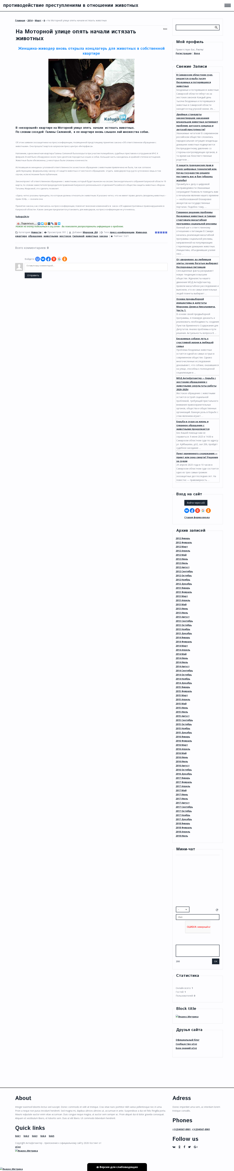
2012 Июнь (182, 558)
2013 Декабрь (184, 633)
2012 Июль (182, 563)
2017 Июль (182, 798)
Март (38, 20)
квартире (21, 236)
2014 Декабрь (184, 682)
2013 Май (181, 604)
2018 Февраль (184, 827)
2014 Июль (182, 662)
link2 (26, 1135)
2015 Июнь (182, 707)
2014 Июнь (182, 658)
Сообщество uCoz (186, 1043)
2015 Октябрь (184, 724)
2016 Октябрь (184, 769)
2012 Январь (183, 538)
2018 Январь (183, 823)
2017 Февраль (184, 782)
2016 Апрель (183, 749)
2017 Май (181, 790)
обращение (35, 236)
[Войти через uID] (37, 259)
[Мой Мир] (49, 223)
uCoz (18, 1146)
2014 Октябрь (184, 674)
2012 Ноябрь (183, 579)
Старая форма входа (197, 517)
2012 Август (183, 567)
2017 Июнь (182, 794)
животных (92, 236)
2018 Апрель (183, 831)
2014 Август (183, 666)
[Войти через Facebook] (48, 259)
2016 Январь (183, 736)
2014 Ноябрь (183, 678)
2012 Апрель (183, 550)
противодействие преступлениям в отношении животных (70, 5)
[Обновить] (217, 910)
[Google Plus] (55, 223)
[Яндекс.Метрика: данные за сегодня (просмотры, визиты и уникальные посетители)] (187, 1017)
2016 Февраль (184, 740)
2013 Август (183, 616)
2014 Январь (183, 637)
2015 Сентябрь (184, 720)
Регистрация (183, 53)
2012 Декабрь (184, 583)
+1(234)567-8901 (181, 1129)
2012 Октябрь (184, 575)
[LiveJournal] (52, 223)
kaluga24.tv (22, 216)
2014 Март (182, 645)
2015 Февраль (184, 691)
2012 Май (181, 554)
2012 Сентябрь (184, 571)
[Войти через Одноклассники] (64, 259)
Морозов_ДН (90, 232)
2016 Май (181, 753)
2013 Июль (182, 612)
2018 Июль (182, 835)
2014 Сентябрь (184, 670)
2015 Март (182, 695)
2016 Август (183, 765)
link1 (18, 1135)
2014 (29, 20)
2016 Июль (182, 761)
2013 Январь (183, 587)
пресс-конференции (122, 232)
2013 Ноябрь (183, 629)
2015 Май (181, 703)
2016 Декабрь (184, 773)
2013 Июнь (182, 608)
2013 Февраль (184, 592)
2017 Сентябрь (184, 806)
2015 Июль (182, 711)
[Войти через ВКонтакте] (43, 259)
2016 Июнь (182, 757)
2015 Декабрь (184, 732)
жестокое (65, 236)
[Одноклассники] (45, 223)
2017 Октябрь (184, 811)
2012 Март (182, 546)
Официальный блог (187, 1039)
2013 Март (182, 596)
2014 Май (181, 653)
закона (103, 236)
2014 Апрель (183, 649)
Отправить (33, 275)
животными (50, 236)
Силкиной (78, 236)
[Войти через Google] (59, 259)
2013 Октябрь (184, 625)
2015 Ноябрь (183, 728)
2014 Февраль (184, 641)
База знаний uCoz (186, 1048)
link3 (34, 1135)
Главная (20, 20)
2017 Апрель (183, 786)
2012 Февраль (184, 542)
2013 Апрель (183, 600)
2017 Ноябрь (183, 815)
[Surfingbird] (59, 223)
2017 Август (183, 802)
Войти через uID (196, 502)
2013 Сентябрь (184, 620)
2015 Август (183, 715)
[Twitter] (42, 223)
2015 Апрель (183, 699)
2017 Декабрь (184, 819)
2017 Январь (183, 777)
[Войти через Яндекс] (53, 259)
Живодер (141, 232)
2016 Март (182, 744)
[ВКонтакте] (39, 223)
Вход (197, 53)
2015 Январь (183, 687)
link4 (43, 1135)
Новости (36, 232)
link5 (51, 1135)
